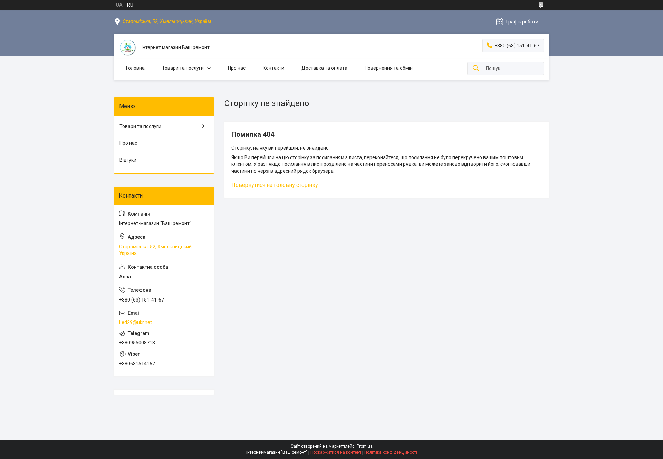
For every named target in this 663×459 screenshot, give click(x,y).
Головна (135, 68)
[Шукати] (476, 68)
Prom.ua (365, 446)
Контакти (273, 68)
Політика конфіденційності (390, 452)
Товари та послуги (183, 68)
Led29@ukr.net (135, 322)
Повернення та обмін (389, 68)
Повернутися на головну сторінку (274, 185)
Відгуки (127, 160)
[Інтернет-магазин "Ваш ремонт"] (127, 47)
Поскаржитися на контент (335, 452)
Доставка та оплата (324, 68)
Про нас (237, 68)
